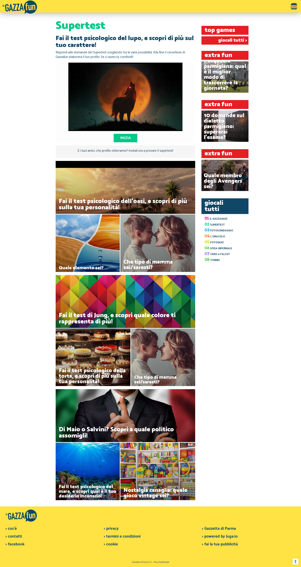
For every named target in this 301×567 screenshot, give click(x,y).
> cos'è (11, 528)
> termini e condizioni (122, 536)
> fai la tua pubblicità (220, 544)
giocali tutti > (232, 40)
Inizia (125, 138)
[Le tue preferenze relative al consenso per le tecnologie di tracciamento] (295, 561)
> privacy (111, 528)
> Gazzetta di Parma (219, 528)
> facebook (14, 544)
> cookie (111, 544)
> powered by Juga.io (220, 536)
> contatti (13, 536)
